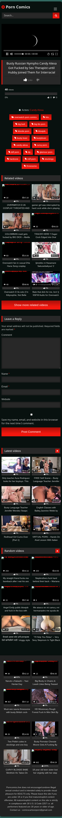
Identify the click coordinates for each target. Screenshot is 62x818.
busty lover (22, 138)
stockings (49, 159)
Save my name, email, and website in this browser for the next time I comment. (30, 421)
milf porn (31, 159)
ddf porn (15, 152)
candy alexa (22, 145)
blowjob (41, 131)
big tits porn (39, 124)
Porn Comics (17, 7)
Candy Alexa (36, 110)
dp (29, 152)
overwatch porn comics (26, 117)
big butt (21, 124)
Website (6, 399)
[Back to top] (52, 809)
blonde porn (23, 131)
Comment (7, 335)
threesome (31, 166)
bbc (47, 117)
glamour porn (46, 152)
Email (5, 386)
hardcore (14, 159)
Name (5, 374)
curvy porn (42, 145)
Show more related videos (31, 305)
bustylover (41, 138)
